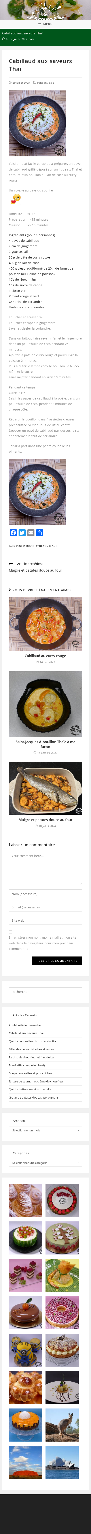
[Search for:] (45, 991)
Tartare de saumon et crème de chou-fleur (36, 1081)
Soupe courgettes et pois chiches (30, 1073)
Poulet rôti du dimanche (25, 1025)
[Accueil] (3, 39)
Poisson (42, 82)
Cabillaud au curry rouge (45, 655)
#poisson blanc (46, 546)
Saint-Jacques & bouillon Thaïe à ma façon (45, 744)
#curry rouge (25, 546)
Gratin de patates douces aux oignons (34, 1097)
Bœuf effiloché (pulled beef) (27, 1065)
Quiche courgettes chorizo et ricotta (32, 1041)
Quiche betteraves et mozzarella (30, 1089)
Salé (51, 82)
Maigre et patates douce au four (45, 819)
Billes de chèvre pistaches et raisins (31, 1049)
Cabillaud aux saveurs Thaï (26, 1033)
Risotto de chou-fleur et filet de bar (32, 1057)
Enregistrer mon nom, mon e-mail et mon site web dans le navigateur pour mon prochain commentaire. (42, 943)
